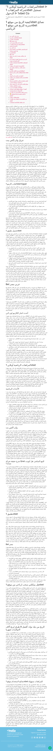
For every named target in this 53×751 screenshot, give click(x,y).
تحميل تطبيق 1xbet (14, 39)
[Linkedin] (40, 737)
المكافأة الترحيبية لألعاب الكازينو (17, 71)
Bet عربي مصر (13, 41)
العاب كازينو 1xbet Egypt (16, 37)
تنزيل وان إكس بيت (14, 36)
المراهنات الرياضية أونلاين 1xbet (17, 44)
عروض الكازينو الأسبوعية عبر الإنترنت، (18, 92)
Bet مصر (12, 54)
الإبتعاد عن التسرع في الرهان (16, 76)
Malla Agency (20, 745)
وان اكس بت (13, 47)
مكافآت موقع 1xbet (14, 97)
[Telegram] (37, 737)
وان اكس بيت (9, 137)
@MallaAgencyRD (41, 734)
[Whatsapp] (45, 737)
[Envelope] (42, 737)
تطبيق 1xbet (13, 52)
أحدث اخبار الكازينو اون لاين (16, 42)
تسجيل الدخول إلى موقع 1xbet (17, 66)
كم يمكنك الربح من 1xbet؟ (16, 87)
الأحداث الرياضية (13, 46)
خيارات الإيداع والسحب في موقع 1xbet (19, 77)
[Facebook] (35, 737)
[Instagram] (32, 737)
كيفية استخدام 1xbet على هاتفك (17, 102)
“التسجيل (12, 79)
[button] (40, 2)
